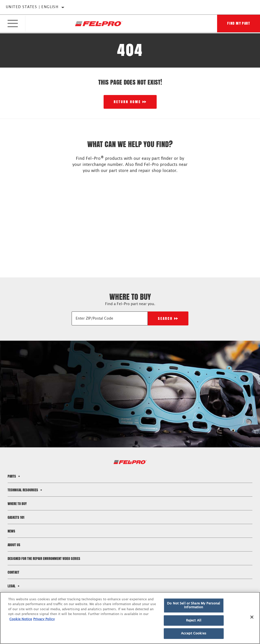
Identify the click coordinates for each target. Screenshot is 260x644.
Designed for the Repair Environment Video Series (44, 558)
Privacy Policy (44, 619)
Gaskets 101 (16, 517)
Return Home (127, 101)
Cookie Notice (20, 619)
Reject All (193, 620)
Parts (12, 476)
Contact (13, 572)
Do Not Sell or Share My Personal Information (193, 605)
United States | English (32, 7)
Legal (12, 586)
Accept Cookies (193, 633)
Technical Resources (23, 490)
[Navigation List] (13, 24)
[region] (130, 618)
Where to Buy (17, 503)
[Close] (251, 617)
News (11, 531)
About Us (14, 544)
